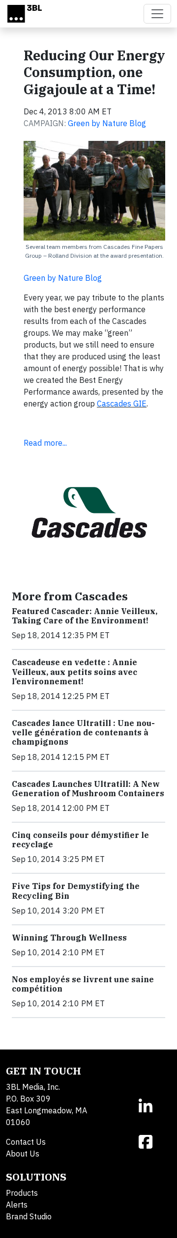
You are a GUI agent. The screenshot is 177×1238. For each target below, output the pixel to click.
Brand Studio (29, 1216)
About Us (22, 1153)
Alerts (17, 1205)
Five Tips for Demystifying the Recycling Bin (76, 890)
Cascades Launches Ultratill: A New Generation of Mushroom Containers (88, 788)
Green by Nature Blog (107, 123)
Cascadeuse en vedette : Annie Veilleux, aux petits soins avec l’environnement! (74, 671)
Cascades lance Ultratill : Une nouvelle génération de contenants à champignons (83, 732)
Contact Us (26, 1142)
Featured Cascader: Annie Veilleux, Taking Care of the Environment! (84, 615)
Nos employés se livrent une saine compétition (83, 984)
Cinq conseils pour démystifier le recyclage (80, 839)
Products (22, 1193)
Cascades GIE (122, 403)
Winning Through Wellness (69, 937)
